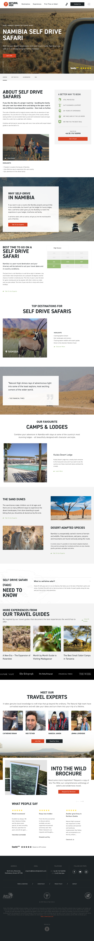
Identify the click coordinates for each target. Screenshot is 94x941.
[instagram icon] (86, 872)
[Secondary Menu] (88, 4)
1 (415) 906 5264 (59, 873)
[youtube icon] (80, 872)
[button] (82, 801)
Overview (5, 77)
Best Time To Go (14, 77)
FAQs (36, 77)
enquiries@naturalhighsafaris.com (36, 871)
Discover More (60, 347)
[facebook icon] (74, 872)
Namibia (10, 25)
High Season (57, 248)
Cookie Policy (41, 884)
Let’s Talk (9, 56)
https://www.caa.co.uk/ (47, 916)
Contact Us (77, 4)
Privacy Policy (58, 884)
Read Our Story (54, 741)
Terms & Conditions (22, 884)
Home (5, 25)
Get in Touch (73, 139)
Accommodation (26, 77)
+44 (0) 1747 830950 (66, 4)
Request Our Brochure (68, 792)
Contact (74, 884)
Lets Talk (37, 741)
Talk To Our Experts (18, 225)
